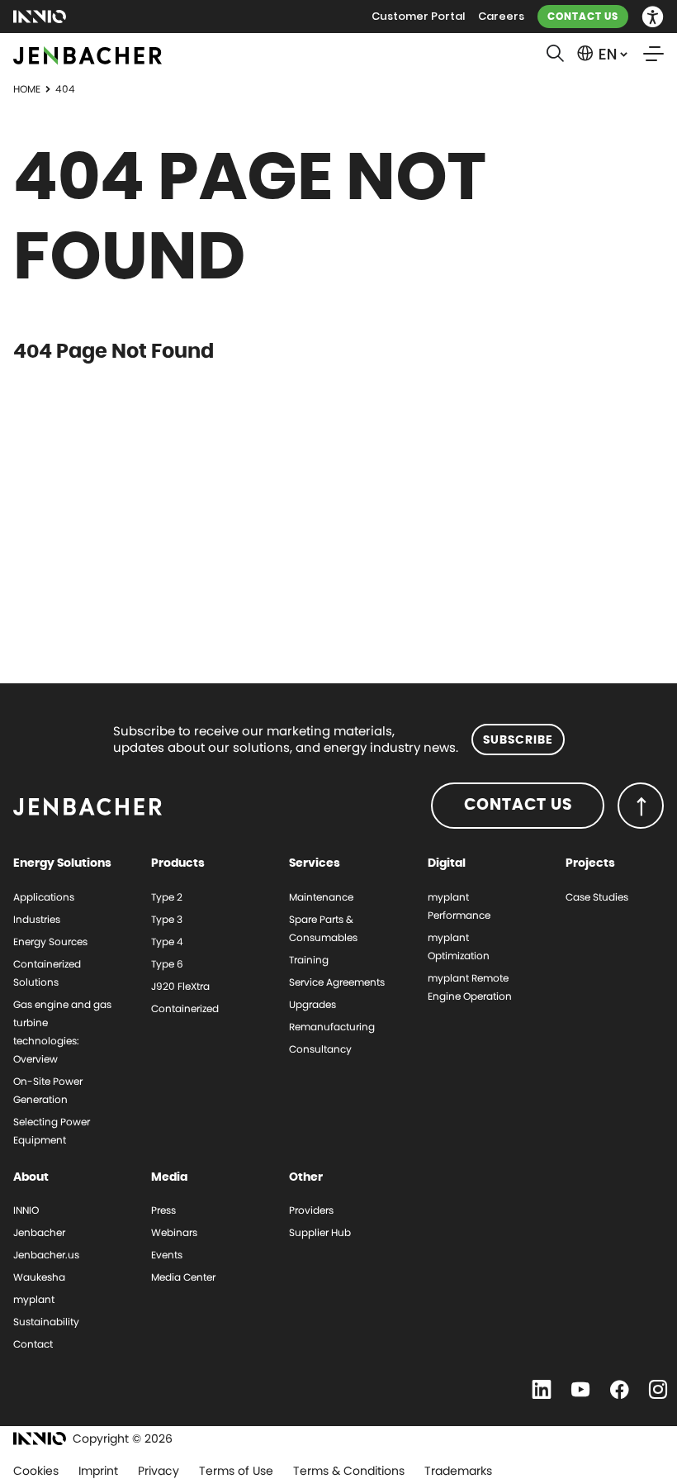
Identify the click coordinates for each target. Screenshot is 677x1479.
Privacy (158, 1470)
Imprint (98, 1470)
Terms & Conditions (349, 1470)
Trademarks (458, 1470)
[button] (652, 17)
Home (26, 89)
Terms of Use (236, 1470)
